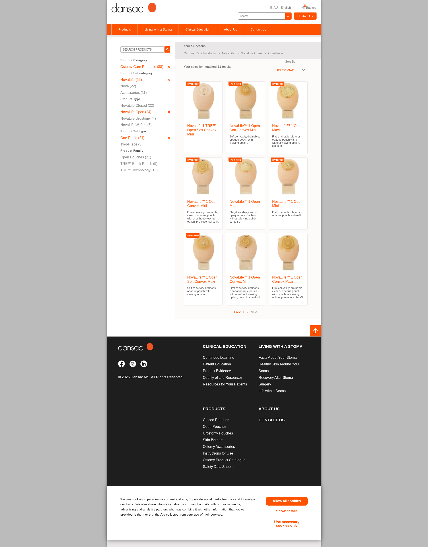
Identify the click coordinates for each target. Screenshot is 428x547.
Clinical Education (197, 29)
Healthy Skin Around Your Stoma (279, 367)
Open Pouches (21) (135, 157)
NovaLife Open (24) (135, 112)
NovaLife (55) (131, 80)
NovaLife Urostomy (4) (138, 118)
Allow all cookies (287, 501)
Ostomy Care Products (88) (141, 67)
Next (254, 312)
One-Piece (275, 53)
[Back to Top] (315, 330)
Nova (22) (128, 86)
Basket (310, 7)
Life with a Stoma (272, 391)
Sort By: (290, 61)
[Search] (167, 49)
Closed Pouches (216, 420)
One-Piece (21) (132, 138)
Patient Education (217, 364)
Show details (287, 511)
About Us (230, 29)
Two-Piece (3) (131, 144)
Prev (237, 312)
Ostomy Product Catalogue (224, 460)
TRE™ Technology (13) (139, 170)
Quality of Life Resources (223, 377)
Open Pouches (214, 426)
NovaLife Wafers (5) (136, 125)
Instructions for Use (218, 453)
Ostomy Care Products (200, 53)
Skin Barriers (213, 440)
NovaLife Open (251, 53)
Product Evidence (217, 371)
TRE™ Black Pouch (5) (138, 164)
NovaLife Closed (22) (137, 105)
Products (124, 29)
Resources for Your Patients (225, 384)
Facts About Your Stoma (278, 357)
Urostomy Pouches (218, 433)
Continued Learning (218, 357)
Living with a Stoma (158, 29)
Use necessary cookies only (286, 523)
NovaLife (228, 53)
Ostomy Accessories (219, 447)
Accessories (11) (133, 92)
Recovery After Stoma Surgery (276, 381)
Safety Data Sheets (218, 467)
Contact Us (305, 16)
